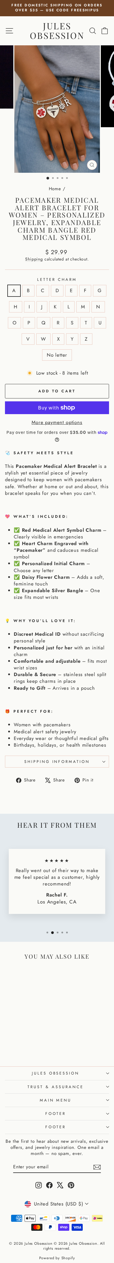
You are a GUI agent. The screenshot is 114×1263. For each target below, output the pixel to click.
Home (55, 189)
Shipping (34, 259)
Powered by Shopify (57, 1258)
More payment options (57, 422)
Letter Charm (57, 279)
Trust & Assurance (55, 1087)
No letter (57, 354)
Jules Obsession (57, 30)
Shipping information (57, 761)
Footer (55, 1113)
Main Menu (56, 1100)
